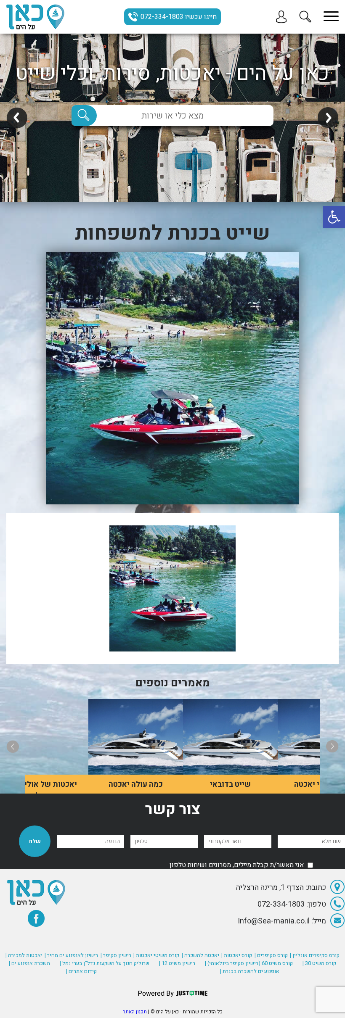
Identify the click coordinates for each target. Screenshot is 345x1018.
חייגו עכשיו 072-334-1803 (179, 17)
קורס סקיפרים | (271, 955)
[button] (334, 217)
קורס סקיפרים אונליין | (315, 955)
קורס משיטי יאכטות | (156, 955)
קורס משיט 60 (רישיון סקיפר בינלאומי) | (249, 963)
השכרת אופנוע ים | (29, 963)
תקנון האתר (135, 1011)
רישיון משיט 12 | (177, 963)
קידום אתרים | (81, 971)
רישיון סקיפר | (116, 955)
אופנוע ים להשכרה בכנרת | (249, 971)
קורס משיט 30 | (319, 963)
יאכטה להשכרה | (200, 955)
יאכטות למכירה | (23, 955)
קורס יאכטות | (236, 955)
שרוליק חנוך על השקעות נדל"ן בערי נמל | (104, 963)
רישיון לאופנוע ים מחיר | (71, 955)
